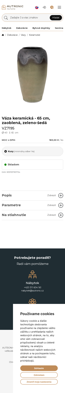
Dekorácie (12, 35)
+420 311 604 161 (32, 287)
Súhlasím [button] (39, 368)
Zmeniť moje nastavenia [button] (39, 381)
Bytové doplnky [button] (41, 28)
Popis (29, 195)
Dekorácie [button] (22, 28)
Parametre (29, 205)
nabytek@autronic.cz (32, 290)
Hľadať (55, 17)
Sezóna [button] (59, 28)
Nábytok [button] (6, 28)
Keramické (34, 35)
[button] (37, 7)
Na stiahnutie (29, 215)
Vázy (23, 35)
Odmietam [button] (39, 375)
